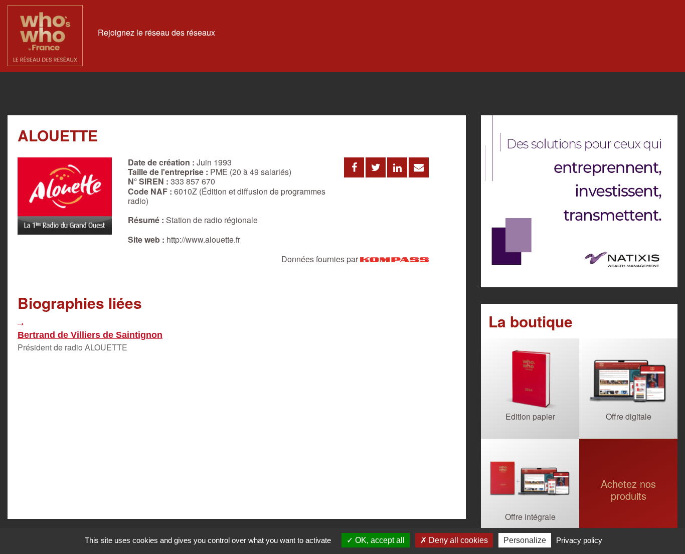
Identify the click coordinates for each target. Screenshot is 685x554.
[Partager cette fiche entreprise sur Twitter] (376, 167)
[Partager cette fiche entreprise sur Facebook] (354, 167)
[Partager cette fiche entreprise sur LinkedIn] (397, 167)
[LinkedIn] (579, 202)
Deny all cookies (457, 540)
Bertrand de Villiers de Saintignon (90, 335)
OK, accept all (379, 540)
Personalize (524, 540)
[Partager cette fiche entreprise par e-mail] (419, 167)
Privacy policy (579, 540)
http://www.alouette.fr (203, 239)
